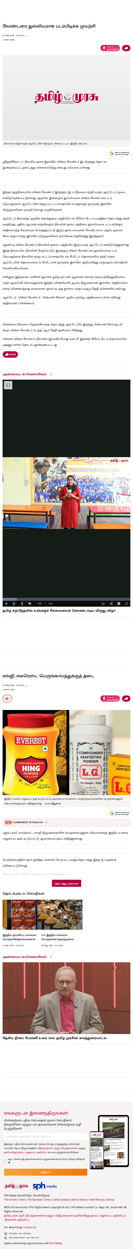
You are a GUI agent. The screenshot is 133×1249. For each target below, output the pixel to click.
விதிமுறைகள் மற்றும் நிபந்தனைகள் (57, 1148)
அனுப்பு (46, 1172)
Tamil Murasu (97, 1200)
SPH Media (56, 1243)
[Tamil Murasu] (16, 1186)
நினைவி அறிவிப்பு (17, 1220)
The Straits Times (14, 1200)
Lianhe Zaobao (60, 1200)
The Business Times (38, 1200)
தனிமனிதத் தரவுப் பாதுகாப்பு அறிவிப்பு (25, 1152)
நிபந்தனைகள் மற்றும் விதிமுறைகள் (49, 1215)
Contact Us (29, 1227)
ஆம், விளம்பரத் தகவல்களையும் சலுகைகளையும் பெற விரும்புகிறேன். (46, 1159)
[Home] (45, 1186)
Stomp (110, 1200)
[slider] (66, 599)
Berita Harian (79, 1200)
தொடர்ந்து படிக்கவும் (66, 884)
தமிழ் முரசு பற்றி (14, 1215)
